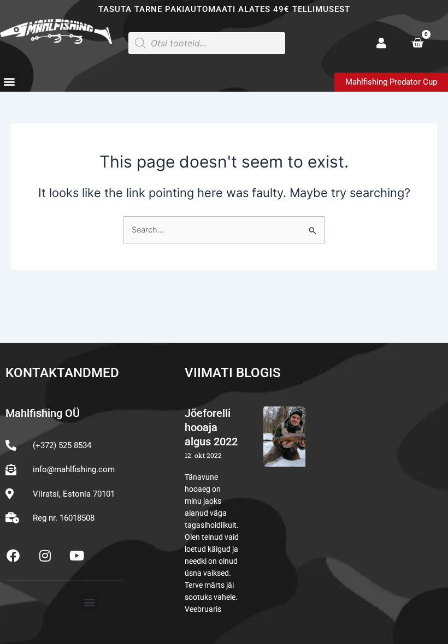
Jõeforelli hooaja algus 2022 (211, 427)
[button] (9, 82)
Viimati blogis (233, 372)
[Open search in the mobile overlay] (206, 43)
